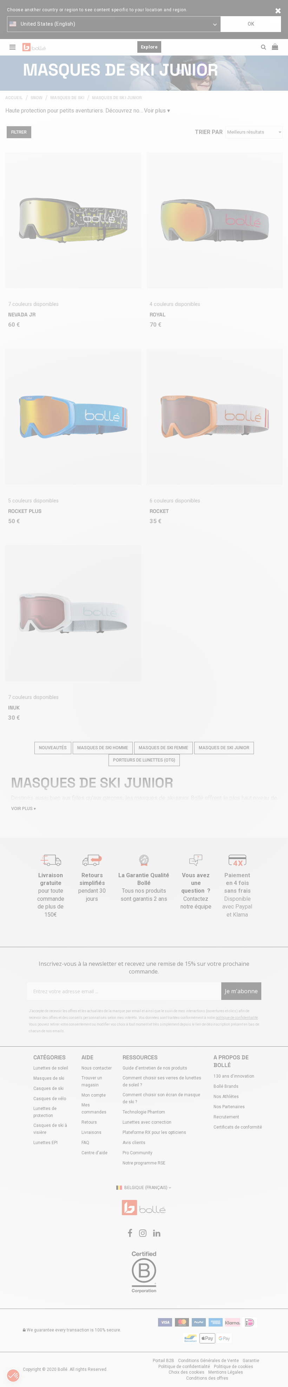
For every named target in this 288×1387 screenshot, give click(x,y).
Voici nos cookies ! (90, 702)
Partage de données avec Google (104, 715)
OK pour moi (186, 744)
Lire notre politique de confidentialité (102, 677)
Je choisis (102, 744)
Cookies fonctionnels (93, 708)
